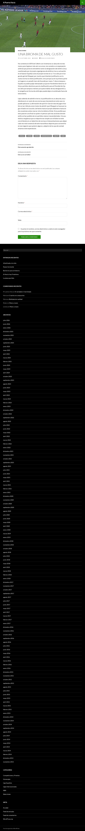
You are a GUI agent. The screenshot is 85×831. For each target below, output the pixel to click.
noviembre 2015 (8, 676)
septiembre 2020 (8, 507)
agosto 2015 (7, 687)
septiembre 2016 (8, 638)
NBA (4, 790)
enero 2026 (6, 328)
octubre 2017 (7, 590)
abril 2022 (6, 436)
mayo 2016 (6, 653)
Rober (36, 58)
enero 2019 (6, 537)
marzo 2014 (7, 750)
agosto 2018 (7, 552)
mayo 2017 (6, 608)
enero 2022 (6, 447)
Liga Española (7, 783)
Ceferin (29, 136)
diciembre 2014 (8, 717)
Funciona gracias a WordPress (11, 828)
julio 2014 (6, 736)
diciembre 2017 (8, 582)
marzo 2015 (7, 706)
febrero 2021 (7, 489)
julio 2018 (6, 556)
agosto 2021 (7, 466)
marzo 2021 (7, 485)
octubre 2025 (7, 339)
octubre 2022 (7, 414)
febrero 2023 (7, 402)
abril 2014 (6, 747)
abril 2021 (6, 481)
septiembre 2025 (8, 343)
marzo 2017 (7, 616)
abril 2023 (6, 395)
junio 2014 (6, 739)
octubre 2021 (7, 459)
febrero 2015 (7, 709)
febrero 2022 (7, 444)
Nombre (21, 203)
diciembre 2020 (8, 496)
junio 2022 (6, 429)
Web (19, 220)
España (37, 136)
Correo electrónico (25, 211)
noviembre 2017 (8, 586)
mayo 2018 (6, 563)
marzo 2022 (7, 440)
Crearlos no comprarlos (16, 295)
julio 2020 (6, 515)
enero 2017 (6, 623)
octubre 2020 (7, 504)
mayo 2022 (6, 432)
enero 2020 (6, 530)
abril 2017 (6, 612)
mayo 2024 (6, 369)
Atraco (22, 136)
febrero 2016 (7, 664)
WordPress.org (8, 819)
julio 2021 (6, 470)
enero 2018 (6, 578)
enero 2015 (6, 713)
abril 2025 (6, 354)
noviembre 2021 (8, 455)
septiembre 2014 (8, 728)
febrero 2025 (7, 361)
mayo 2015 (6, 698)
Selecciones (22, 50)
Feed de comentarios (9, 815)
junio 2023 (6, 388)
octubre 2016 (7, 634)
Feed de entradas (8, 811)
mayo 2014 (6, 743)
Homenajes (6, 779)
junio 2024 (6, 365)
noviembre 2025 (8, 335)
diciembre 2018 (8, 541)
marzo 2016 (7, 661)
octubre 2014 (7, 724)
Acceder (5, 808)
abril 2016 (6, 657)
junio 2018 (6, 560)
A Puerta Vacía (9, 2)
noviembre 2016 (8, 631)
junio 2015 (6, 694)
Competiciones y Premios (11, 775)
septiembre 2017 (8, 593)
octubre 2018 (7, 548)
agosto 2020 (7, 511)
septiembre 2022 (8, 417)
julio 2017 (6, 601)
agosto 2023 (7, 384)
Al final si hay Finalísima (11, 274)
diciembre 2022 (8, 410)
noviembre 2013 (8, 762)
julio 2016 (6, 646)
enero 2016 (6, 668)
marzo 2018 (7, 571)
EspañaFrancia (46, 136)
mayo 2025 (6, 350)
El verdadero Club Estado (23, 292)
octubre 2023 (7, 376)
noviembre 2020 (8, 500)
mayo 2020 (6, 522)
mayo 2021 (6, 477)
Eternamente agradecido (26, 146)
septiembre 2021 (8, 462)
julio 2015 (6, 691)
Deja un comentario (48, 58)
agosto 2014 (7, 732)
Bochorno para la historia (11, 270)
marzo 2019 (7, 533)
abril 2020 (6, 526)
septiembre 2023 (8, 380)
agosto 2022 (7, 421)
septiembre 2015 (8, 683)
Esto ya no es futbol (24, 153)
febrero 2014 (7, 754)
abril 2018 (6, 567)
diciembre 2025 (8, 331)
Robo (63, 136)
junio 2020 (6, 518)
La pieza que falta (8, 278)
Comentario (22, 176)
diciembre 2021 (8, 451)
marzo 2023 (7, 399)
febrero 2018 (7, 575)
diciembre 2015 (8, 672)
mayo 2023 (6, 391)
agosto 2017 (7, 597)
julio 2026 (6, 320)
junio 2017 (6, 605)
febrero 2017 (7, 620)
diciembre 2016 (8, 627)
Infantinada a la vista (9, 263)
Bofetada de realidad (15, 299)
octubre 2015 (7, 679)
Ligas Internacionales (10, 787)
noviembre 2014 (8, 721)
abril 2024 (6, 373)
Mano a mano (13, 303)
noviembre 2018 (8, 545)
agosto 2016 (7, 642)
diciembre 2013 (8, 758)
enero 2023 (6, 406)
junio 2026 (6, 324)
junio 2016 (6, 649)
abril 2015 (6, 702)
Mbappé (56, 136)
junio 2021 (6, 474)
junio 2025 (6, 346)
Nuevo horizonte (8, 267)
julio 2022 (6, 425)
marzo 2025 (7, 358)
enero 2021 (6, 492)
